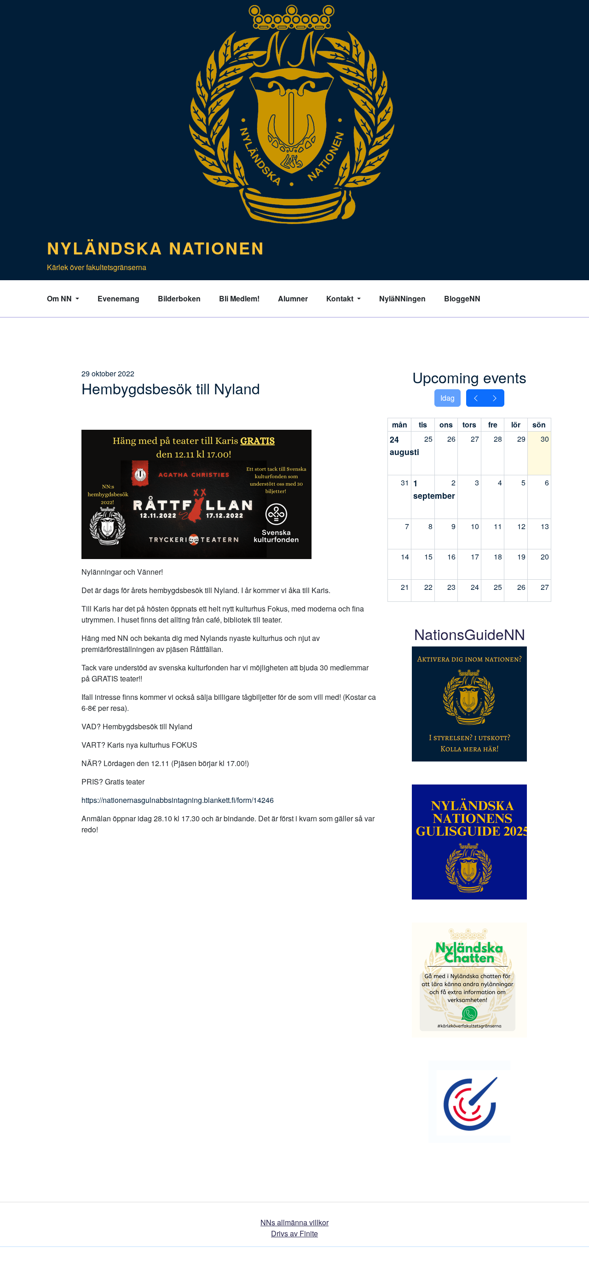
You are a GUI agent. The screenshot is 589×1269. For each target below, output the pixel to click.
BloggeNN (462, 298)
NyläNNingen (402, 298)
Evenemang (118, 298)
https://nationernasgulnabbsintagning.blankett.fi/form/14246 (177, 800)
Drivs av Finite (294, 1233)
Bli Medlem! (239, 298)
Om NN (60, 298)
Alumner (293, 298)
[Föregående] (475, 398)
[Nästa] (494, 398)
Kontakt (340, 298)
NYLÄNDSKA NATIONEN (156, 248)
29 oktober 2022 (107, 373)
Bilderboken (179, 298)
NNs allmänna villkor (294, 1222)
